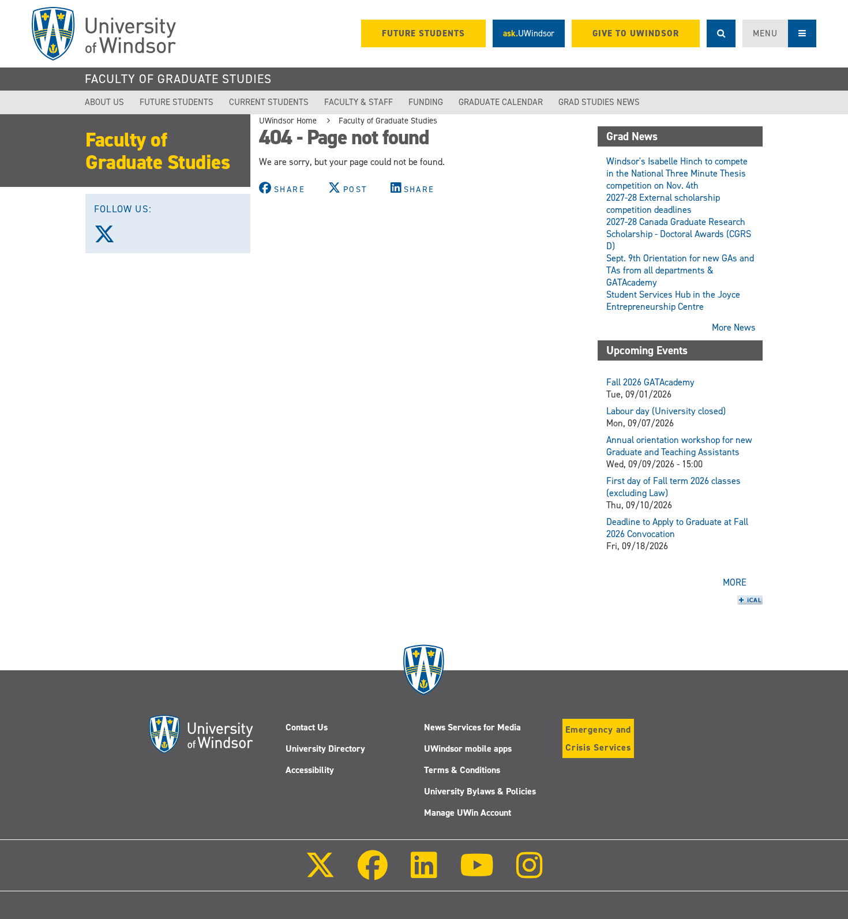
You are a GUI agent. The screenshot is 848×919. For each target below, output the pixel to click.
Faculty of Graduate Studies (178, 79)
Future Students (176, 102)
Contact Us (307, 727)
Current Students (269, 102)
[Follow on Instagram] (529, 873)
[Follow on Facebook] (372, 873)
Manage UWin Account (467, 813)
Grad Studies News (599, 102)
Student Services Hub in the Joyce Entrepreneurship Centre (673, 300)
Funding (425, 102)
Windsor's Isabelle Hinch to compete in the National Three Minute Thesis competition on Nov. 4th (677, 173)
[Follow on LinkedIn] (423, 873)
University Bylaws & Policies (480, 791)
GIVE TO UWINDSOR (635, 33)
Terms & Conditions (462, 770)
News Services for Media (472, 727)
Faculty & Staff (358, 102)
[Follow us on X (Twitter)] (109, 238)
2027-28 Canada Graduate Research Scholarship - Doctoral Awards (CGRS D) (678, 234)
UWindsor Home (288, 120)
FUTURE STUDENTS (423, 33)
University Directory (325, 748)
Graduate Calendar (501, 102)
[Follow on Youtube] (476, 873)
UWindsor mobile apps (468, 748)
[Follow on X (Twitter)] (320, 873)
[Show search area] (721, 33)
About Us (104, 102)
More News (734, 327)
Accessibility (310, 770)
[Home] (104, 34)
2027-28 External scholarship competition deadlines (663, 204)
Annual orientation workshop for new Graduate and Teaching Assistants (679, 446)
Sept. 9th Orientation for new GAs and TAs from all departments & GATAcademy (680, 270)
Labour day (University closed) (666, 411)
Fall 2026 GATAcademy (650, 382)
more (734, 582)
